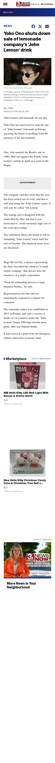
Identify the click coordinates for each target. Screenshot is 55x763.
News (8, 25)
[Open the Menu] (5, 4)
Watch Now (46, 4)
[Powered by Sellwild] (46, 539)
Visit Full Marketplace (41, 359)
